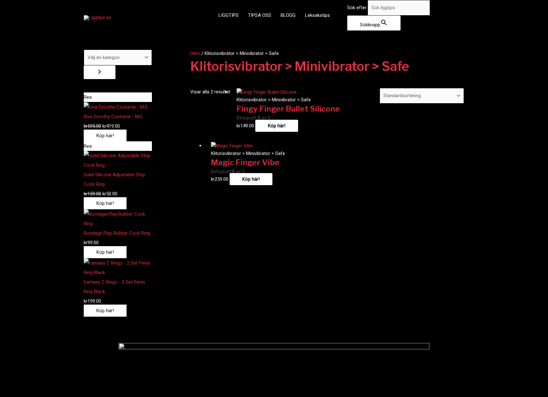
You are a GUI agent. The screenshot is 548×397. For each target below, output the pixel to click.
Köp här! (105, 135)
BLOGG (288, 15)
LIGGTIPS (228, 15)
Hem (195, 53)
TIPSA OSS (259, 15)
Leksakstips (317, 15)
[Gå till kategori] (99, 72)
